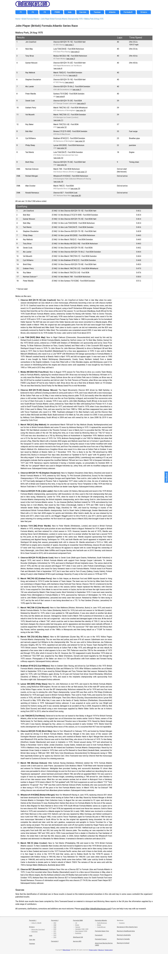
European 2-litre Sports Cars (127, 927)
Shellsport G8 (78, 937)
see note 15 (58, 158)
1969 (54, 927)
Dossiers (122, 923)
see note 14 (61, 148)
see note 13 (80, 141)
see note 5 (73, 75)
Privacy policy (93, 950)
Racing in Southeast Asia (126, 931)
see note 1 (69, 45)
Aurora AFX (77, 941)
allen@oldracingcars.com (100, 909)
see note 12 (61, 127)
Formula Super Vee (102, 931)
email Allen (85, 909)
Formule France (101, 939)
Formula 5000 (78, 920)
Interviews (34, 931)
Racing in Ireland (123, 943)
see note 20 (76, 196)
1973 (54, 935)
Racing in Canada (123, 939)
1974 (54, 937)
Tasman (32, 943)
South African (101, 927)
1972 (54, 933)
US (76, 923)
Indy (30, 935)
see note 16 (61, 165)
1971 (54, 931)
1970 (54, 929)
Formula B (98, 935)
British (77, 925)
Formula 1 (32, 920)
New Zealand (79, 931)
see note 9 (81, 103)
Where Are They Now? (38, 929)
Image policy (109, 950)
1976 (85, 931)
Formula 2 (54, 920)
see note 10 (80, 110)
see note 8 (60, 97)
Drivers (32, 927)
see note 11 (58, 120)
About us (101, 950)
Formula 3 (54, 941)
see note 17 (82, 172)
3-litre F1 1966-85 (36, 923)
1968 (54, 925)
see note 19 (75, 189)
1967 (54, 923)
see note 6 (69, 82)
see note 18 (58, 182)
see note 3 (71, 59)
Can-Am (32, 939)
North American (102, 923)
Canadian (78, 929)
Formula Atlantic (101, 920)
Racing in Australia (124, 935)
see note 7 (77, 90)
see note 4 (58, 68)
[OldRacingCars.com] (32, 5)
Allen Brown (66, 950)
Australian (78, 933)
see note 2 (75, 52)
